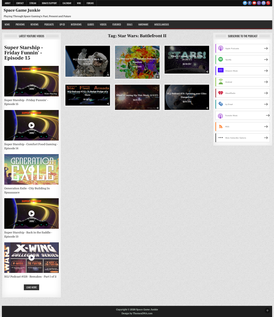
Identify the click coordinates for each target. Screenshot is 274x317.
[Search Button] (268, 3)
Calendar (67, 3)
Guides (90, 24)
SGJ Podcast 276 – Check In (88, 59)
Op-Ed (62, 24)
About (7, 3)
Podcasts (49, 24)
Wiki (79, 3)
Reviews (34, 24)
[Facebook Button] (250, 3)
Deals (129, 24)
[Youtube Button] (254, 3)
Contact (20, 3)
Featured (116, 24)
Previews (20, 24)
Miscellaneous (161, 24)
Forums (90, 3)
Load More (31, 287)
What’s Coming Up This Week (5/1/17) (137, 95)
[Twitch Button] (259, 3)
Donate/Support (49, 3)
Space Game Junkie (22, 10)
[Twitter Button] (245, 3)
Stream (32, 3)
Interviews (76, 24)
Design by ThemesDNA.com (137, 313)
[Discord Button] (264, 3)
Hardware (143, 24)
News (7, 24)
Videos (103, 24)
